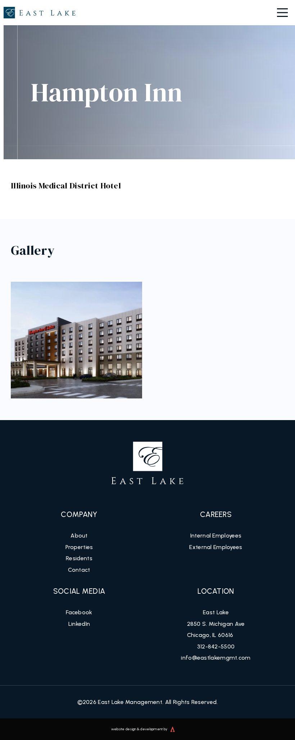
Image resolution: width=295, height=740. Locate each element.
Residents (79, 558)
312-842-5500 (216, 646)
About (79, 535)
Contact (79, 569)
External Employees (215, 547)
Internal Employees (215, 535)
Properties (79, 547)
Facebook (79, 612)
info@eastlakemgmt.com (215, 657)
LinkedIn (79, 623)
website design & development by (139, 729)
